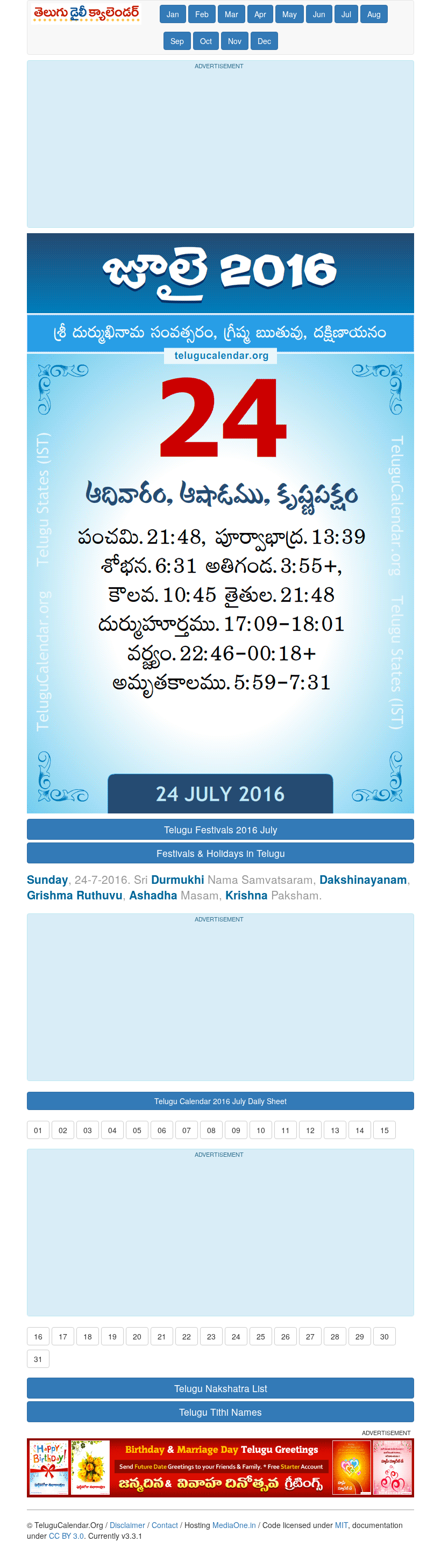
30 (384, 1336)
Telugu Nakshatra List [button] (220, 1388)
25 (261, 1336)
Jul (346, 14)
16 (38, 1336)
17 (63, 1336)
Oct (206, 40)
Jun (319, 14)
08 (211, 1130)
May (289, 14)
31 (38, 1358)
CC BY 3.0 (66, 1535)
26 (285, 1336)
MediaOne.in (234, 1524)
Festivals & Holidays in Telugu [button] (221, 853)
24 (236, 1336)
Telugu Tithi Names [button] (220, 1411)
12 (310, 1130)
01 (38, 1130)
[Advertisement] (220, 146)
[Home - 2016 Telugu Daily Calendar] (88, 14)
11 (285, 1130)
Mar (231, 14)
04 (112, 1130)
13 (335, 1130)
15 (384, 1130)
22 (186, 1336)
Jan (173, 14)
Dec (264, 40)
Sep (177, 40)
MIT (341, 1524)
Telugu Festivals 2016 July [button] (221, 829)
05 (137, 1130)
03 (87, 1130)
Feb (202, 14)
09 (236, 1130)
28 (335, 1336)
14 (359, 1130)
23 (211, 1336)
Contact (165, 1524)
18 (87, 1336)
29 (359, 1336)
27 (310, 1336)
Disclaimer (127, 1524)
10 (261, 1130)
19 (112, 1336)
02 (63, 1130)
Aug (374, 14)
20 (137, 1336)
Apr (260, 14)
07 (186, 1130)
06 (162, 1130)
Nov (234, 40)
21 (162, 1336)
